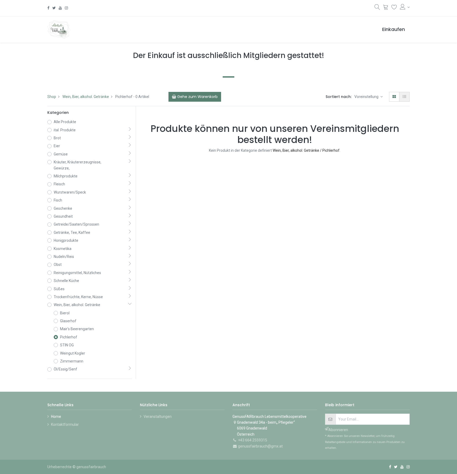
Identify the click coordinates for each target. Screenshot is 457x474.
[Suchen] (377, 8)
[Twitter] (54, 8)
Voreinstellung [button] (366, 97)
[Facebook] (48, 8)
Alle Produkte (65, 122)
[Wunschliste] (394, 8)
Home (56, 416)
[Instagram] (66, 8)
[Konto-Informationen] (405, 7)
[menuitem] (393, 29)
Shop (51, 97)
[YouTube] (60, 8)
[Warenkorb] (386, 8)
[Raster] (394, 96)
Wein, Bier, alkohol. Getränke (85, 97)
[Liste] (404, 96)
